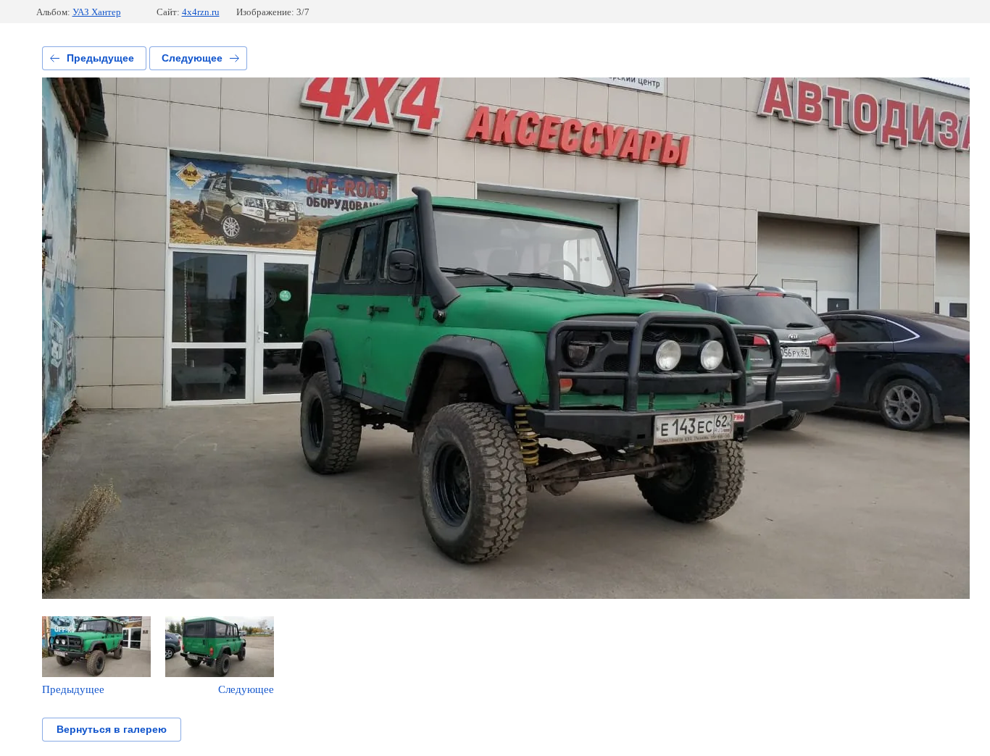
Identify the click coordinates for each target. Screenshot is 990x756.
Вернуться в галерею (112, 729)
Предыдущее (100, 58)
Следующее (192, 58)
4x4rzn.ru (201, 12)
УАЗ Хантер (96, 12)
